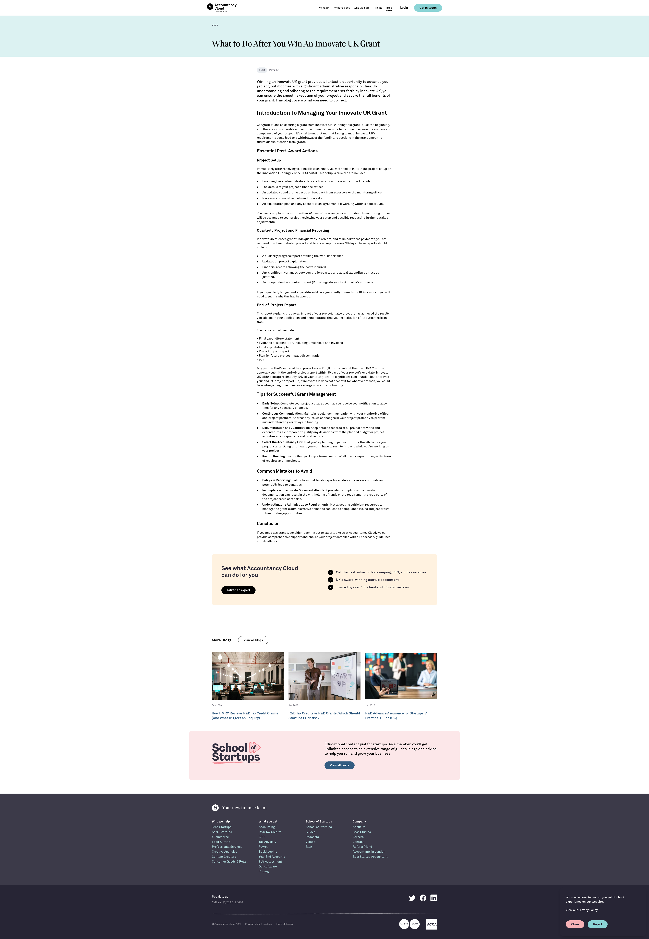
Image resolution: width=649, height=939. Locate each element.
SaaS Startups (222, 832)
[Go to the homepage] (222, 7)
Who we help (221, 821)
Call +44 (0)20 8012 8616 (227, 902)
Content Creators (224, 857)
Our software (268, 866)
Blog (389, 7)
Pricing (378, 7)
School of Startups (319, 821)
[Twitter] (412, 898)
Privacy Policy (588, 910)
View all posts (339, 765)
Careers (358, 837)
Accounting (267, 827)
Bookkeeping (268, 852)
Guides (310, 832)
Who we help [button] (362, 7)
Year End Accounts (272, 857)
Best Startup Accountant (370, 857)
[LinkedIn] (433, 898)
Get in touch (428, 8)
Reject (597, 924)
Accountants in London (369, 852)
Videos (310, 842)
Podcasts (312, 837)
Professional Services (227, 847)
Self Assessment (270, 862)
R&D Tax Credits (270, 832)
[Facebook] (423, 898)
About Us (359, 827)
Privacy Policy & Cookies (258, 924)
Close (575, 924)
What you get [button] (341, 7)
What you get (268, 821)
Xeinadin (324, 7)
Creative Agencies (224, 852)
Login (404, 7)
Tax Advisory (267, 842)
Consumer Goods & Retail (229, 862)
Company (359, 821)
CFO (262, 837)
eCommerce (220, 837)
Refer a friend (362, 847)
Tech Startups (221, 827)
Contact (358, 842)
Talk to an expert (238, 590)
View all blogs (253, 640)
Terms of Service (285, 924)
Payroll (263, 847)
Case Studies (362, 832)
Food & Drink (221, 842)
